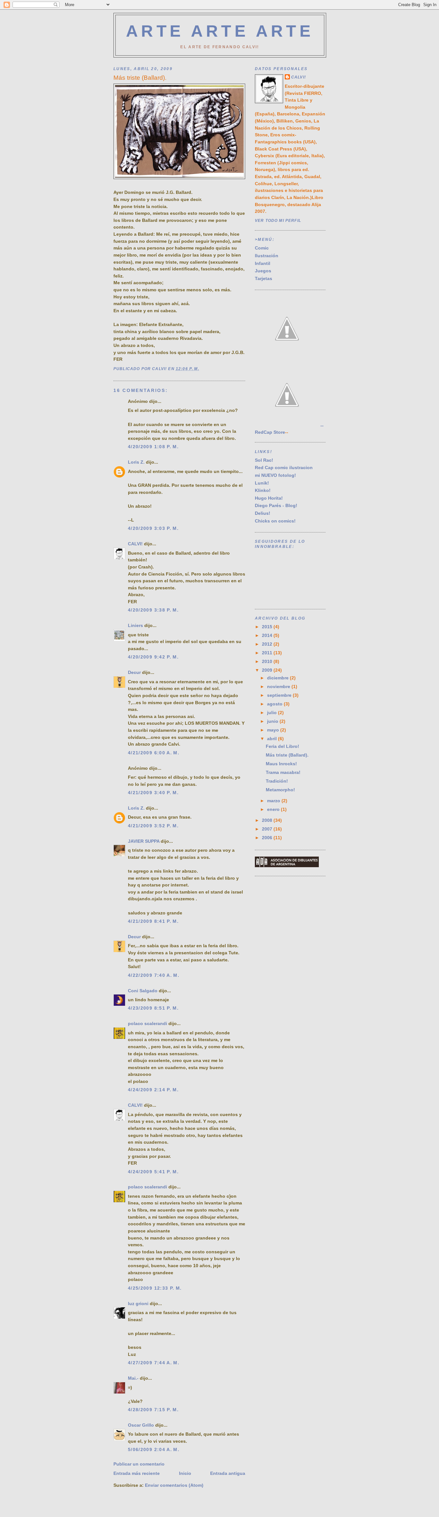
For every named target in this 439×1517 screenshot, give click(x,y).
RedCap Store (270, 432)
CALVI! (135, 543)
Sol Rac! (264, 460)
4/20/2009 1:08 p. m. (153, 446)
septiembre (280, 695)
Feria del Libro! (282, 746)
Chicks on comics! (275, 521)
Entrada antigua (227, 1473)
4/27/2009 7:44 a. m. (153, 1362)
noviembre (279, 686)
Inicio (185, 1473)
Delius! (262, 513)
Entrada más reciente (136, 1473)
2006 (267, 837)
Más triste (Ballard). (287, 755)
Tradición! (277, 781)
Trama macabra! (283, 772)
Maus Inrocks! (281, 763)
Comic (262, 248)
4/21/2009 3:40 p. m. (153, 792)
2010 (267, 661)
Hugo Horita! (269, 498)
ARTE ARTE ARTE (220, 31)
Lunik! (262, 483)
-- (321, 425)
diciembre (278, 678)
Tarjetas (263, 278)
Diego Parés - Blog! (276, 505)
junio (273, 721)
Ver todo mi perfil (278, 220)
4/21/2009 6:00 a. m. (153, 752)
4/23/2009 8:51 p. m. (153, 1008)
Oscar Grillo (141, 1425)
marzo (274, 800)
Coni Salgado (142, 990)
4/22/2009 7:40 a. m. (153, 975)
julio (272, 712)
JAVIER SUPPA (143, 841)
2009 (267, 670)
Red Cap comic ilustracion (284, 467)
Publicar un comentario (139, 1464)
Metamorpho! (280, 789)
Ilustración (266, 255)
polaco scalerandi (147, 1023)
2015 (267, 626)
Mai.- (133, 1378)
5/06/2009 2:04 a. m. (153, 1449)
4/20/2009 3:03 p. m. (153, 528)
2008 (267, 820)
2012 (267, 644)
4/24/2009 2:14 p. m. (153, 1089)
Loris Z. (136, 462)
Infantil (262, 263)
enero (274, 809)
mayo (273, 730)
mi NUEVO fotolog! (275, 475)
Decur (134, 672)
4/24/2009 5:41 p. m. (153, 1171)
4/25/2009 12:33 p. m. (155, 1288)
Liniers (135, 625)
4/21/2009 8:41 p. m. (153, 921)
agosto (275, 704)
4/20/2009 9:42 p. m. (153, 657)
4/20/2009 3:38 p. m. (153, 610)
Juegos (263, 270)
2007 (267, 829)
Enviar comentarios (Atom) (174, 1485)
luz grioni (138, 1303)
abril (272, 738)
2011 (267, 652)
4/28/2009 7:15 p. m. (153, 1409)
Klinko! (263, 490)
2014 (267, 635)
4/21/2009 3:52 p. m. (153, 825)
